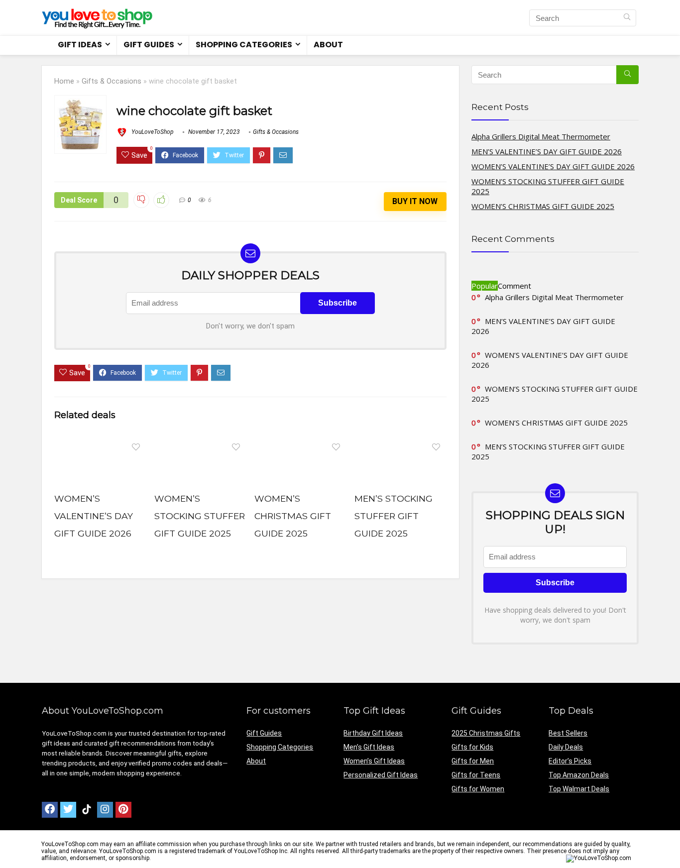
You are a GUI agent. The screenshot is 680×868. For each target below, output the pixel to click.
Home (64, 81)
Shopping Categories (244, 44)
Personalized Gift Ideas (380, 775)
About (328, 44)
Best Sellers (568, 733)
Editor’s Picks (570, 761)
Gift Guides (148, 44)
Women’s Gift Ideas (374, 761)
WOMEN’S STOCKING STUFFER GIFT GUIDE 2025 (199, 516)
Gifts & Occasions (111, 81)
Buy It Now (415, 201)
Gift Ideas (80, 44)
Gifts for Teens (476, 775)
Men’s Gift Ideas (368, 747)
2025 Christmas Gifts (486, 733)
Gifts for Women (478, 789)
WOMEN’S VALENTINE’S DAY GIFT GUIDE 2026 (93, 516)
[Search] (627, 17)
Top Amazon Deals (579, 775)
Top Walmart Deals (579, 789)
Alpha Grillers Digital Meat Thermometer (540, 136)
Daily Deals (566, 747)
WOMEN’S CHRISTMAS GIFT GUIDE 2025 (292, 516)
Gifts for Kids (472, 747)
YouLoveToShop (152, 131)
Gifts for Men (473, 761)
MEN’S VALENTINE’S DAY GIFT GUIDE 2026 (546, 151)
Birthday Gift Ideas (373, 733)
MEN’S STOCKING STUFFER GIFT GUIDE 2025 (393, 516)
